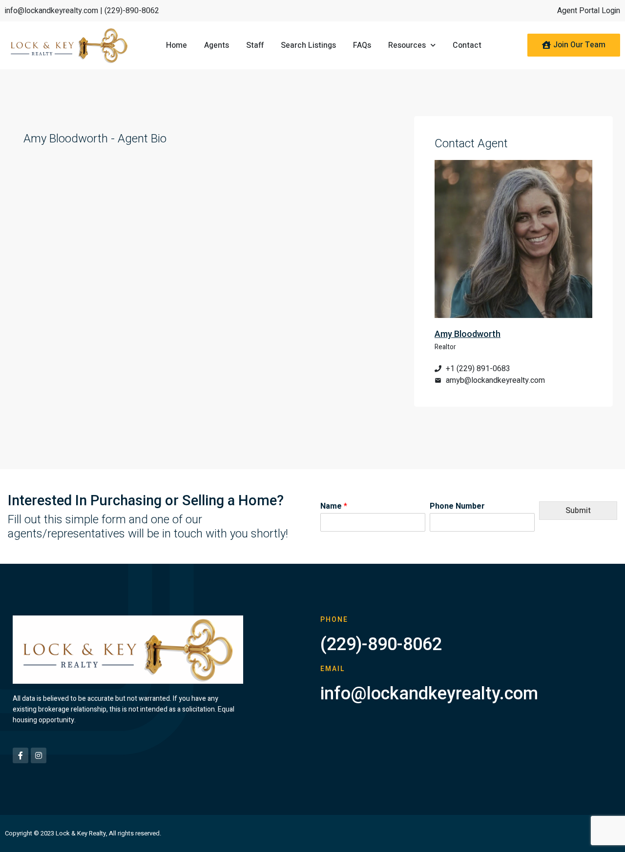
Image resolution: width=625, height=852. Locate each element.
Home (176, 45)
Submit (578, 510)
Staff (255, 45)
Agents (216, 45)
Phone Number (457, 506)
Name (333, 506)
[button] (573, 45)
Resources (407, 45)
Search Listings (308, 45)
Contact (467, 45)
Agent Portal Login (588, 11)
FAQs (362, 45)
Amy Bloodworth (467, 334)
